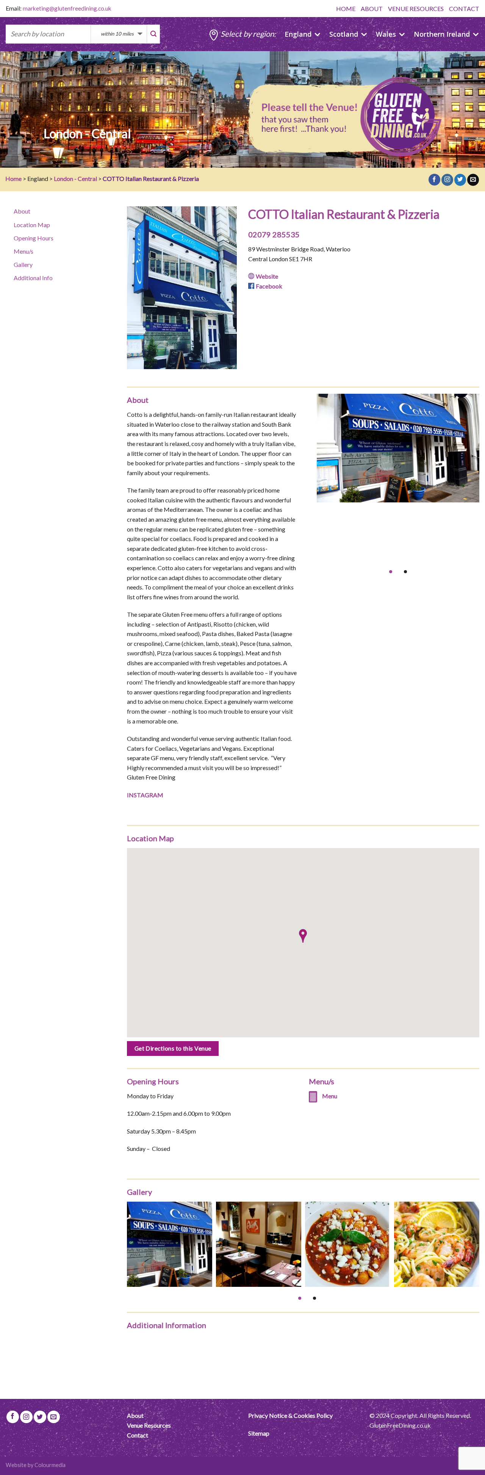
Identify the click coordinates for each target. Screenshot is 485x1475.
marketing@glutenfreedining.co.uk (67, 8)
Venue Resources (149, 1425)
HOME (345, 8)
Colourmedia (50, 1465)
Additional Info (33, 277)
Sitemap (258, 1433)
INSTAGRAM (145, 794)
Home (13, 178)
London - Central (75, 178)
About (22, 211)
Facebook (269, 286)
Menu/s (23, 251)
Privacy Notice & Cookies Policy (290, 1415)
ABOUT (372, 8)
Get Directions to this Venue (173, 1048)
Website (267, 276)
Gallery (23, 264)
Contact (137, 1435)
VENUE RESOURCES (416, 8)
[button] (303, 936)
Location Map (32, 224)
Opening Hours (33, 238)
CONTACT (464, 8)
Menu (329, 1095)
